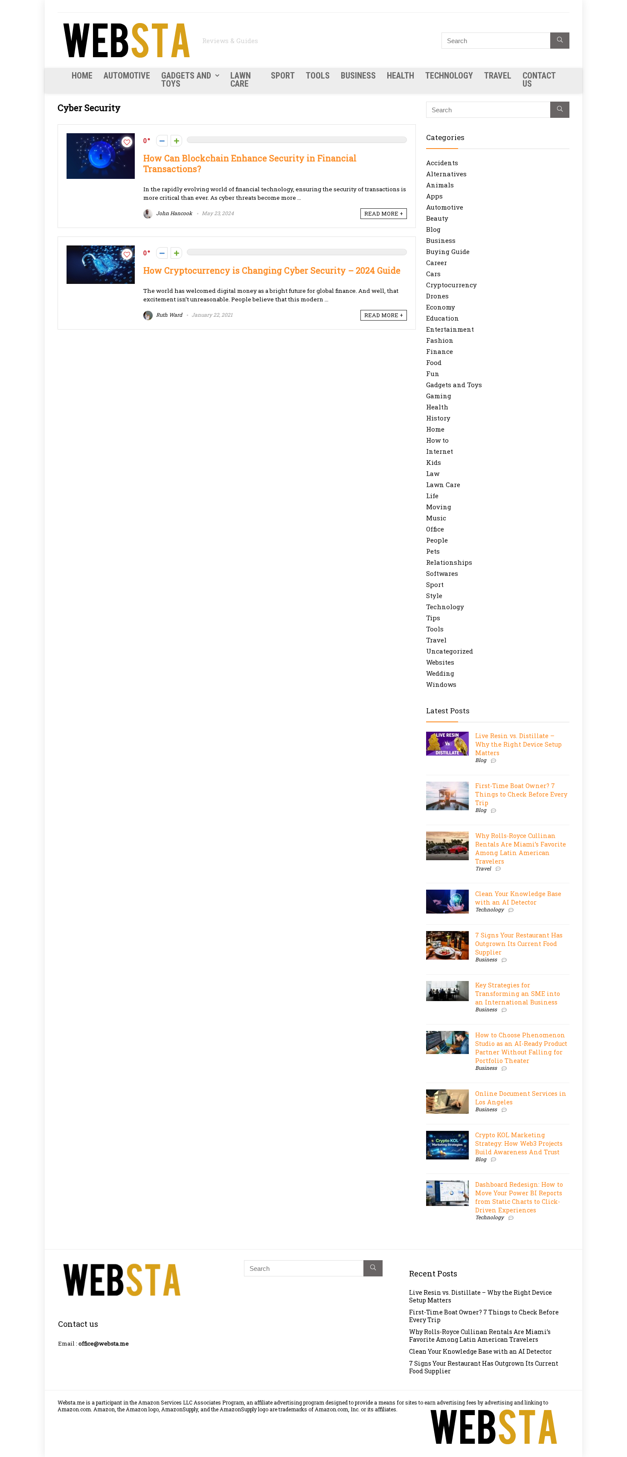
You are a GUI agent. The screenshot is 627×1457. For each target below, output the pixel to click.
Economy (440, 307)
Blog (433, 229)
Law (432, 473)
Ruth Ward (168, 314)
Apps (434, 196)
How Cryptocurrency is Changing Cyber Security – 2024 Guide (272, 270)
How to (437, 440)
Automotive (127, 75)
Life (432, 495)
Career (436, 262)
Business (358, 75)
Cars (433, 273)
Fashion (439, 340)
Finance (439, 351)
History (438, 418)
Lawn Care (240, 79)
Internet (439, 451)
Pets (433, 551)
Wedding (440, 673)
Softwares (442, 573)
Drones (437, 296)
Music (436, 518)
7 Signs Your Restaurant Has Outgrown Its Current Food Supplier (519, 943)
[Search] (559, 40)
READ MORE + (383, 213)
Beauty (437, 218)
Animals (440, 185)
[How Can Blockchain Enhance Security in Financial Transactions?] (101, 137)
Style (434, 595)
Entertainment (450, 329)
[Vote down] (162, 140)
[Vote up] (176, 140)
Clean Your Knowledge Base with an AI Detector (518, 898)
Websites (440, 662)
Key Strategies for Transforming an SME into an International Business (517, 993)
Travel (497, 75)
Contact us (538, 79)
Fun (432, 373)
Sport (283, 75)
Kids (433, 462)
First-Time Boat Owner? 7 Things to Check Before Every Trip (521, 794)
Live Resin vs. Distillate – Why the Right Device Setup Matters (518, 744)
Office (435, 529)
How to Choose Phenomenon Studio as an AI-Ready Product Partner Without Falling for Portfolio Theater (521, 1048)
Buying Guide (448, 251)
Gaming (438, 395)
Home (82, 75)
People (437, 540)
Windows (441, 684)
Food (433, 362)
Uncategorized (449, 651)
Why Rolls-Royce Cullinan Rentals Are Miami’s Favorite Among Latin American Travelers (520, 848)
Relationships (449, 562)
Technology (449, 75)
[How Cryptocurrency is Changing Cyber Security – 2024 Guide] (101, 249)
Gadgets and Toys (186, 79)
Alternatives (446, 173)
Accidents (442, 162)
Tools (318, 75)
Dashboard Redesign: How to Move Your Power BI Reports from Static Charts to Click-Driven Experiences (519, 1197)
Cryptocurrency (451, 284)
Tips (433, 617)
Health (400, 75)
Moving (438, 506)
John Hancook (173, 213)
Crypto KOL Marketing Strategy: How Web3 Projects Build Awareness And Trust (519, 1143)
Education (442, 318)
